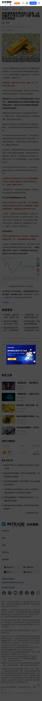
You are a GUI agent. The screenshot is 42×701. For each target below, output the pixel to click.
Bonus (17, 3)
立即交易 (33, 3)
